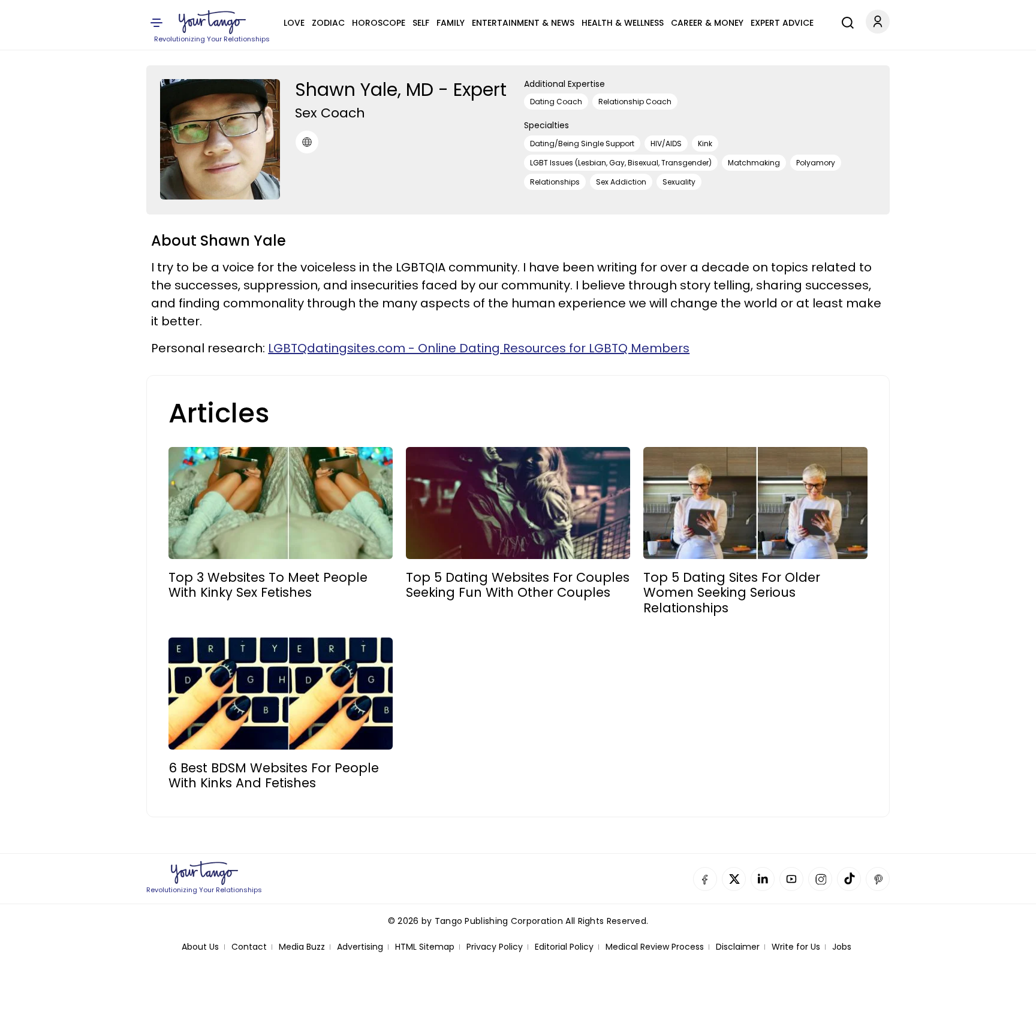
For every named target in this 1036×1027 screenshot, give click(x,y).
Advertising (360, 947)
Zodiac (328, 23)
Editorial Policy (564, 947)
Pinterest (878, 879)
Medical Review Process (655, 947)
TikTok (849, 879)
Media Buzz (302, 947)
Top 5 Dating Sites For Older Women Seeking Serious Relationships (731, 592)
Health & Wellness (623, 23)
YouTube (791, 879)
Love (294, 23)
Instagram (820, 879)
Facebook (705, 879)
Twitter (734, 879)
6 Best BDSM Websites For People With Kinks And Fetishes (273, 775)
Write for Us (796, 947)
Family (450, 23)
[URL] (307, 142)
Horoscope (378, 23)
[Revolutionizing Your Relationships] (212, 22)
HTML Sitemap (424, 947)
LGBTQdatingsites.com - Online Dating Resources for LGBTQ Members (478, 348)
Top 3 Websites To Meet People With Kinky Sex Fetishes (268, 585)
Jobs (841, 947)
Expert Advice (782, 23)
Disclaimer (738, 947)
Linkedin (763, 879)
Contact (249, 947)
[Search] (845, 21)
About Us (200, 947)
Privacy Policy (494, 947)
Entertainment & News (523, 23)
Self (420, 23)
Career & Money (707, 23)
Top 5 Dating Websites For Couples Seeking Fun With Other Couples (518, 585)
